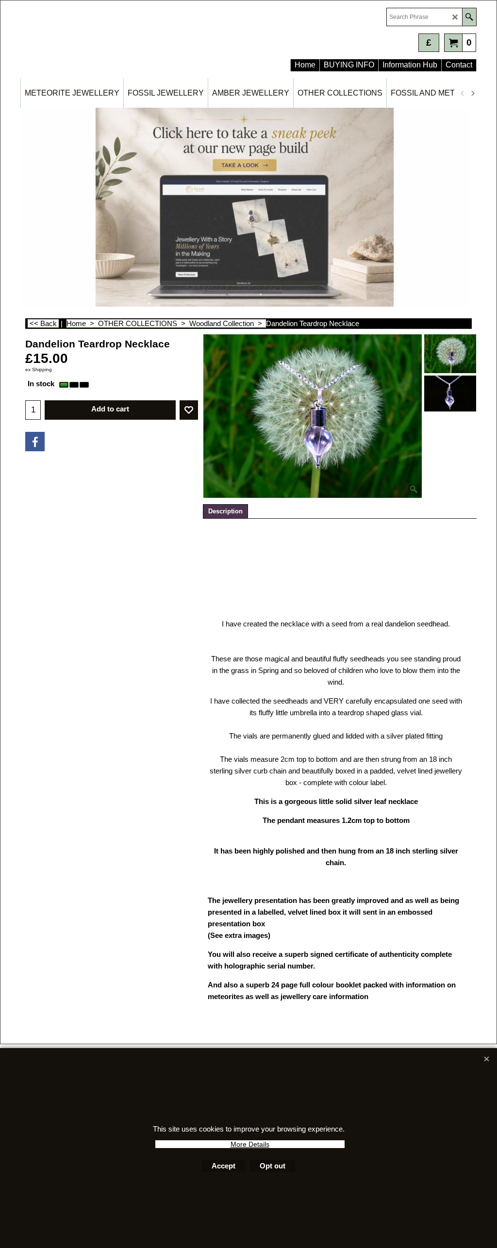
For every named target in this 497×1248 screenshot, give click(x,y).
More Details (250, 1144)
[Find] (469, 17)
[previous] (462, 93)
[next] (472, 93)
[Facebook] (35, 441)
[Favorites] (189, 410)
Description (225, 511)
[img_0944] (450, 393)
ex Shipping (38, 369)
